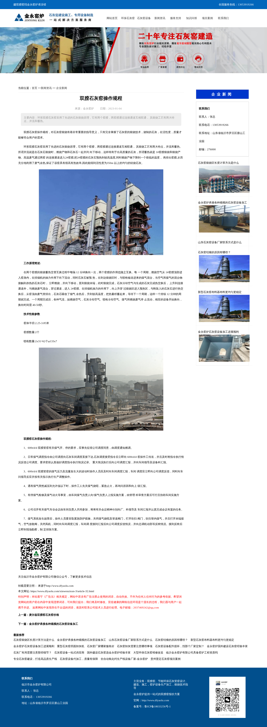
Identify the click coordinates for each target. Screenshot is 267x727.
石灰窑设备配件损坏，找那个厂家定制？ (179, 646)
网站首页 (112, 18)
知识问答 (191, 18)
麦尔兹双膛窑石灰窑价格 (44, 614)
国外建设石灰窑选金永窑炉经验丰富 (109, 652)
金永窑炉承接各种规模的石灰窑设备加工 (53, 623)
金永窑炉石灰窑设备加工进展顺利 (218, 331)
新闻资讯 (159, 18)
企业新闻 (61, 88)
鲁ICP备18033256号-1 (157, 706)
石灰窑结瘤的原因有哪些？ (214, 252)
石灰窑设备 (144, 18)
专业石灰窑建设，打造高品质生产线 (35, 658)
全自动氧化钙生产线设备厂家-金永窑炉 (124, 658)
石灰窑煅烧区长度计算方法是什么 (218, 162)
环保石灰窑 (128, 18)
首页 (34, 88)
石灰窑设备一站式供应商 (69, 652)
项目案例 (207, 18)
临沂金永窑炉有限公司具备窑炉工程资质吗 (192, 652)
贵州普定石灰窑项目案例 (166, 658)
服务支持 (175, 18)
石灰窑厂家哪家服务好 (100, 646)
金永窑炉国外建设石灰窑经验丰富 (227, 646)
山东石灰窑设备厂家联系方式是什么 (220, 242)
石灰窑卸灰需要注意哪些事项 (134, 646)
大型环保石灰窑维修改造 (148, 652)
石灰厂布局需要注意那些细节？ (32, 652)
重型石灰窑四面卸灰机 (70, 646)
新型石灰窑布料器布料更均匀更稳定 (220, 292)
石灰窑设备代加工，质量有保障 (79, 658)
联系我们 (223, 18)
